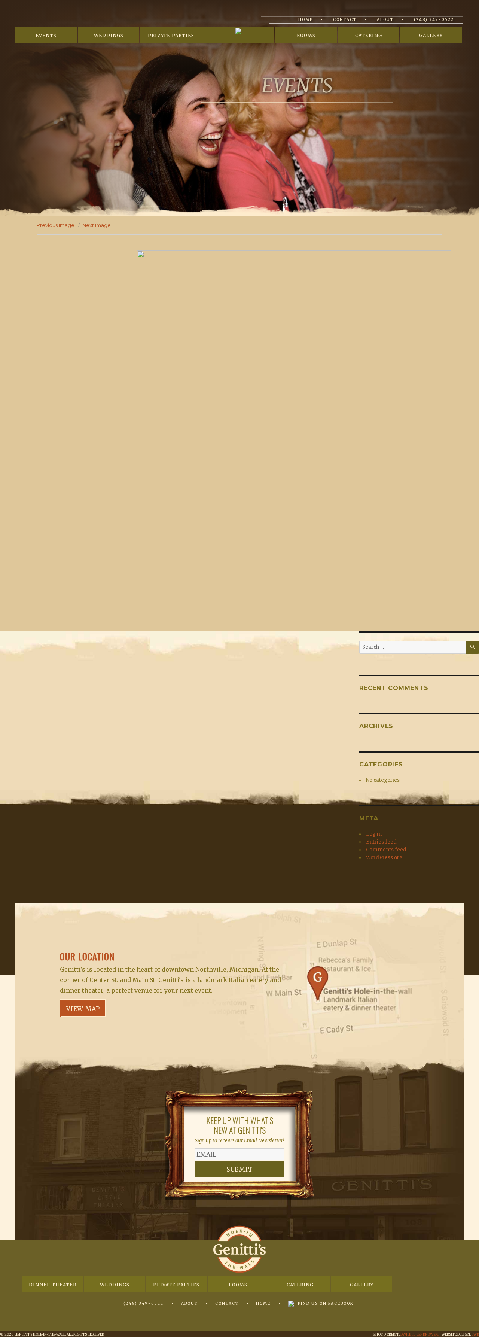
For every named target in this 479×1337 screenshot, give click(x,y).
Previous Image (55, 225)
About (385, 19)
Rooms (306, 36)
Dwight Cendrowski (419, 1334)
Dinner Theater (52, 1285)
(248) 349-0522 (434, 19)
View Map (83, 1008)
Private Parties (171, 36)
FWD (475, 1334)
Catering (368, 36)
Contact (345, 19)
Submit (239, 1169)
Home (305, 19)
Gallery (431, 36)
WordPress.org (384, 857)
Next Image (96, 225)
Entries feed (381, 842)
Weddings (108, 36)
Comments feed (386, 850)
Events (46, 36)
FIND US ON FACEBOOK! (327, 1303)
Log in (374, 834)
